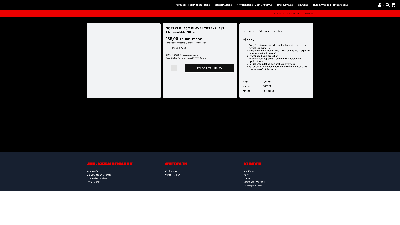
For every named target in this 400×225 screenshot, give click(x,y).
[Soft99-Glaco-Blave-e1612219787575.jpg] (113, 26)
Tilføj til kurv (209, 68)
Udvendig (194, 55)
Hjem (275, 13)
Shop (279, 13)
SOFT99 (195, 58)
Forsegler (181, 58)
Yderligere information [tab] (270, 31)
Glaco (188, 58)
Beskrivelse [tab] (248, 31)
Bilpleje (174, 58)
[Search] (388, 5)
